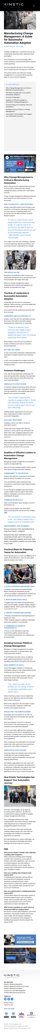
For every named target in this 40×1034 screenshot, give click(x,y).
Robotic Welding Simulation (13, 988)
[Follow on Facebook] (12, 999)
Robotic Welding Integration (13, 984)
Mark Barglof (10, 46)
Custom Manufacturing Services (14, 992)
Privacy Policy (8, 1003)
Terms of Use (8, 1005)
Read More (11, 958)
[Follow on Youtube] (5, 999)
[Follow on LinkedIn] (8, 999)
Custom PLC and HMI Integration (15, 990)
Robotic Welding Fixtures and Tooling (16, 986)
